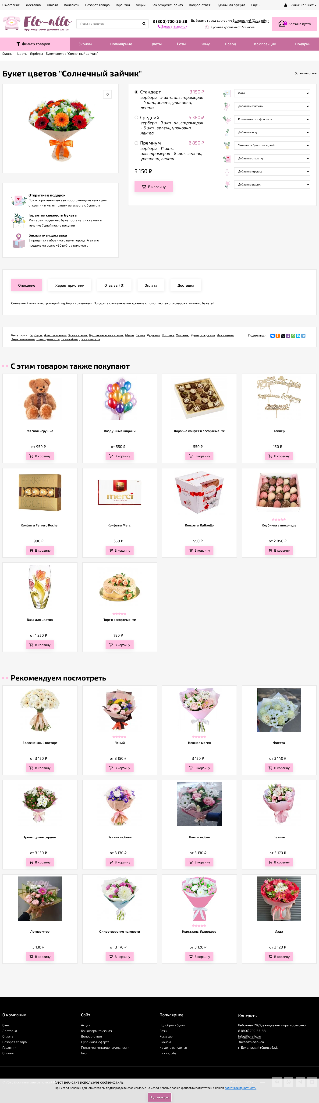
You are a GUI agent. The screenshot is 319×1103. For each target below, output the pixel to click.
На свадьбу (168, 1053)
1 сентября (69, 339)
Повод (230, 43)
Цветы (156, 43)
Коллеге (168, 335)
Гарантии (9, 1047)
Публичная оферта (95, 1042)
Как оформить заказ (96, 1031)
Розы (181, 43)
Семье (140, 335)
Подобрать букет (172, 1025)
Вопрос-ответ (91, 1036)
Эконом (85, 43)
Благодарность (48, 339)
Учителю (182, 335)
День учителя (89, 339)
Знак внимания (23, 339)
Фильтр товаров (35, 43)
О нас (6, 1025)
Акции (85, 1025)
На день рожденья (173, 1047)
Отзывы (8, 1053)
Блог (84, 1053)
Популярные (121, 43)
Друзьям (153, 335)
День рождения (203, 335)
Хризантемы (78, 335)
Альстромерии (55, 335)
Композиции (265, 43)
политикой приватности (240, 1088)
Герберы (36, 335)
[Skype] (298, 336)
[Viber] (288, 336)
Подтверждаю (160, 1097)
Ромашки (167, 1036)
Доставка (9, 1031)
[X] (283, 336)
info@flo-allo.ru (249, 1036)
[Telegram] (303, 336)
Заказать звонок (251, 1042)
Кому (205, 43)
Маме (129, 335)
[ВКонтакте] (272, 336)
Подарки (302, 43)
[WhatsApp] (293, 336)
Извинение (225, 335)
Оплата (8, 1036)
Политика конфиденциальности (105, 1047)
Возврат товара (14, 1042)
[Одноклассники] (278, 336)
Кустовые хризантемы (106, 335)
